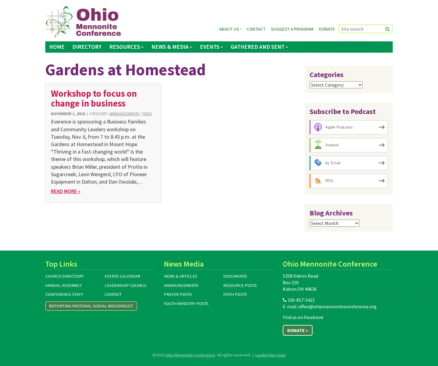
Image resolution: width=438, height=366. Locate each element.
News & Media (170, 46)
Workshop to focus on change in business (94, 98)
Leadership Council (126, 285)
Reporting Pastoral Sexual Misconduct (91, 306)
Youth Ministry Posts (186, 303)
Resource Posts (240, 285)
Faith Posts (235, 294)
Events (209, 46)
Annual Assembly (63, 285)
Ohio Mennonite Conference (190, 355)
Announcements (124, 113)
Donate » (297, 330)
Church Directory (64, 276)
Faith (147, 113)
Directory (87, 46)
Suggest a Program (292, 29)
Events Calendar (122, 276)
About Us (229, 29)
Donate (327, 29)
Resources (124, 46)
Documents (235, 276)
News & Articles (180, 276)
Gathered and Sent (258, 46)
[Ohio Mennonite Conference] (83, 22)
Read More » (65, 191)
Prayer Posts (178, 294)
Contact (256, 29)
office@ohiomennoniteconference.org (337, 306)
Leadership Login (270, 355)
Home (57, 46)
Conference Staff (64, 294)
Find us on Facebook (303, 317)
